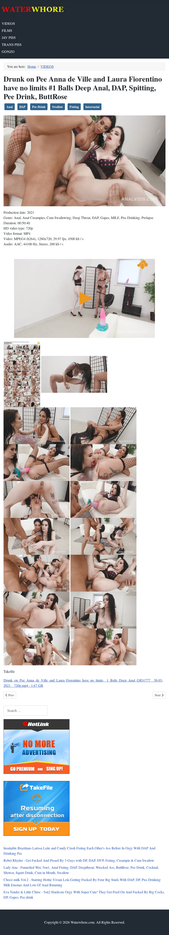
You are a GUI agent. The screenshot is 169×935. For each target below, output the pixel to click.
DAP (22, 106)
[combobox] (26, 710)
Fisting (74, 106)
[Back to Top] (161, 926)
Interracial (92, 106)
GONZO (8, 51)
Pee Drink (39, 106)
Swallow (57, 106)
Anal (9, 106)
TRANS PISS (12, 44)
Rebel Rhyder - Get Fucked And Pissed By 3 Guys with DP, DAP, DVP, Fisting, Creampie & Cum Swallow (79, 860)
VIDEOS (8, 23)
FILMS (7, 30)
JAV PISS (9, 37)
